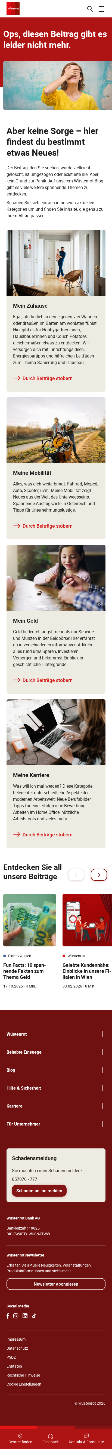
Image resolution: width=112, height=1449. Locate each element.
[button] (56, 1034)
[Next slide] (99, 874)
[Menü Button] (102, 9)
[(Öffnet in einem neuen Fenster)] (8, 1316)
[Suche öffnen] (90, 8)
